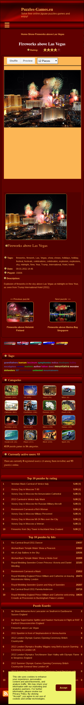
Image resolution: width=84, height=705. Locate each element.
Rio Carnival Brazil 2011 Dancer (27, 542)
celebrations (40, 261)
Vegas (44, 258)
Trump (44, 264)
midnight (25, 264)
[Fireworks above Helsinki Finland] (20, 312)
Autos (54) (47, 397)
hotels (71, 264)
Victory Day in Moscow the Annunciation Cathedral (36, 494)
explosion (63, 261)
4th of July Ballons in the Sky (25, 552)
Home (24, 34)
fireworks (20, 258)
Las (37, 258)
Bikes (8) (65, 397)
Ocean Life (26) (11, 442)
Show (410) (47, 442)
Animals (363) (10, 397)
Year (38, 264)
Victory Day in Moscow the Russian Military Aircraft (36, 504)
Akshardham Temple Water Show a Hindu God (34, 558)
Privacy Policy (20, 694)
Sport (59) (66, 442)
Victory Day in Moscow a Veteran (27, 523)
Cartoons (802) (11, 412)
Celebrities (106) (30, 412)
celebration (52, 261)
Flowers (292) (48, 412)
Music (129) (48, 427)
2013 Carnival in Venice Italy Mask (28, 499)
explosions (75, 261)
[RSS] (5, 693)
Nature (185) (67, 427)
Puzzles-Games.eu (37, 9)
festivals (28, 261)
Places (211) (28, 442)
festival (19, 261)
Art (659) (27, 397)
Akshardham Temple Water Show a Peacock (33, 548)
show (50, 258)
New (32, 264)
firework (30, 258)
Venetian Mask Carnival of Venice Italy (30, 484)
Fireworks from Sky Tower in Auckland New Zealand (37, 529)
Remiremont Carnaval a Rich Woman (29, 509)
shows (57, 258)
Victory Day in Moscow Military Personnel (31, 514)
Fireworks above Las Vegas (25, 628)
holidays (66, 258)
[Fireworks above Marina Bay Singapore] (63, 312)
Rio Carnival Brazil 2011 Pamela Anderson (32, 589)
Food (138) (66, 412)
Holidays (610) (11, 427)
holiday (74, 258)
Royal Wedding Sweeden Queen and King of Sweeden (38, 585)
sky (18, 264)
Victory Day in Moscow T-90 (25, 489)
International (55, 264)
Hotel (64, 264)
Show (31, 34)
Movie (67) (28, 427)
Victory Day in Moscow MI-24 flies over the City (34, 519)
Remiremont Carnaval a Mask (26, 571)
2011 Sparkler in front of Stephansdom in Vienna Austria (38, 633)
